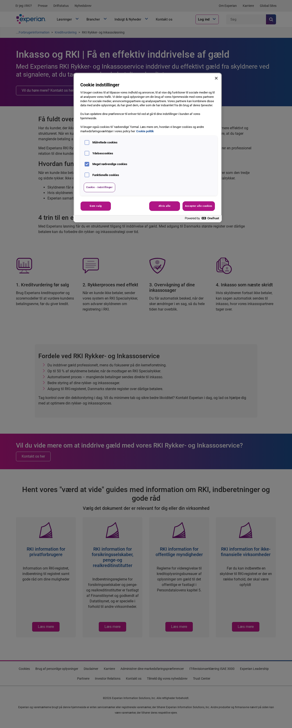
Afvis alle (165, 205)
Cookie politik (145, 131)
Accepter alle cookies (198, 205)
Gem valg (96, 205)
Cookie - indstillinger (99, 187)
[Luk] (216, 78)
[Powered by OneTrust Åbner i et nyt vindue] (202, 219)
